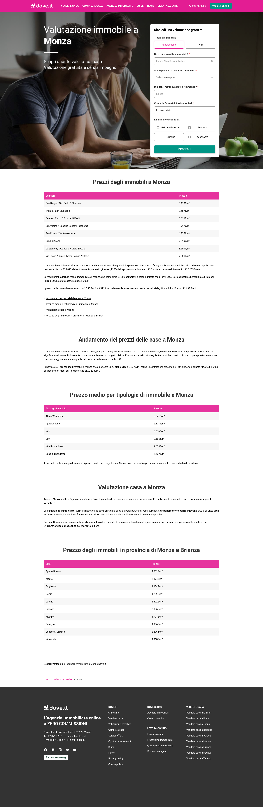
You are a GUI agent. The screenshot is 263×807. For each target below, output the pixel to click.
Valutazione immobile (63, 679)
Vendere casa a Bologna (199, 729)
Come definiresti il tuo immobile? (174, 103)
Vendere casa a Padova (198, 752)
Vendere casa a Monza (198, 741)
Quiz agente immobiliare (160, 745)
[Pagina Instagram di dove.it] (60, 750)
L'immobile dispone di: (167, 119)
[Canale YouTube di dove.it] (75, 750)
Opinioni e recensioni (119, 741)
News (150, 5)
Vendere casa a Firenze (198, 747)
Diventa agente (168, 5)
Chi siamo (113, 712)
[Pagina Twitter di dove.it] (67, 750)
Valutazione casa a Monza (60, 309)
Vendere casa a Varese (198, 735)
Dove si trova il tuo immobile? (172, 54)
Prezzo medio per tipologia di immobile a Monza (72, 304)
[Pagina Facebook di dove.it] (45, 750)
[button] (221, 6)
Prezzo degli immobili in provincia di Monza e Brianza (74, 315)
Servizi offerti (115, 735)
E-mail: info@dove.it (75, 736)
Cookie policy (115, 764)
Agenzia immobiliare (120, 5)
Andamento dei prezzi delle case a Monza (68, 298)
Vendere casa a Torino (198, 724)
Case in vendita (155, 718)
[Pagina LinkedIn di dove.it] (53, 750)
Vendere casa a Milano (198, 712)
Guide (140, 5)
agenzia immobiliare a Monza (82, 663)
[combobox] (184, 61)
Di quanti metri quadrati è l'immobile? (176, 86)
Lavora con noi (155, 734)
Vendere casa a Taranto (198, 758)
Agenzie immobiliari (157, 712)
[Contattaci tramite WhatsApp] (56, 759)
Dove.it (47, 679)
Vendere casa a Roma (197, 718)
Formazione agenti (157, 751)
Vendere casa (70, 5)
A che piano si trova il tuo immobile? (175, 70)
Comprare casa (92, 5)
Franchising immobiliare (160, 739)
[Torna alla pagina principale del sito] (42, 6)
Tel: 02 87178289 (53, 736)
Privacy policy (115, 758)
